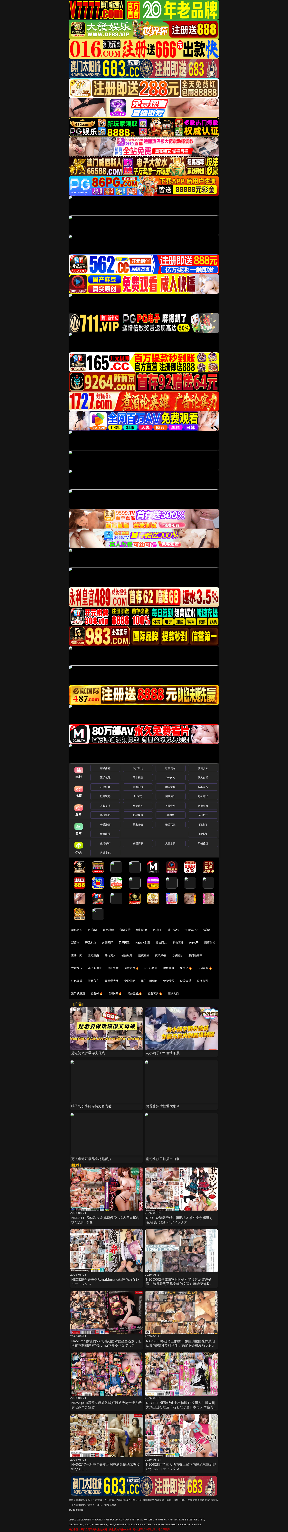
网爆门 (203, 824)
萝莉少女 (203, 768)
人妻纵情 (170, 843)
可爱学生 (170, 806)
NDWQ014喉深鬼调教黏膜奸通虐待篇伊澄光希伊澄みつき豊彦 (106, 1404)
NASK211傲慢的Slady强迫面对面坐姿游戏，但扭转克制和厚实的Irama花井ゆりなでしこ (106, 1343)
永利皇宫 (113, 968)
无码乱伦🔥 (205, 968)
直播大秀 (202, 981)
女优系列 (138, 806)
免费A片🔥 (115, 993)
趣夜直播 (143, 955)
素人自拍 (203, 777)
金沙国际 (129, 981)
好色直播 (76, 981)
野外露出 (203, 796)
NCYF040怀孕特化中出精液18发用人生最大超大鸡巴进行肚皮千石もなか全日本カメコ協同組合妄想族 (181, 1407)
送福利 (207, 930)
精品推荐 (105, 768)
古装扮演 (105, 806)
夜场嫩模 (160, 955)
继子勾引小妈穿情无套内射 (91, 1106)
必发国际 (177, 955)
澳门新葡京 (195, 955)
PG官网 (92, 930)
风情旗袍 (105, 815)
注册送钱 (173, 930)
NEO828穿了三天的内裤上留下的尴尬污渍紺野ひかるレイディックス (181, 1466)
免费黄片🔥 (155, 993)
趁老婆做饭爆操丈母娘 (88, 1053)
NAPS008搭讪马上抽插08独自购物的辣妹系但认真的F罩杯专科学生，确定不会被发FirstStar (180, 1343)
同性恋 (203, 833)
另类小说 (105, 852)
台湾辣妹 (105, 787)
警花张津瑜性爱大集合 (163, 1106)
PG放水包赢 (142, 942)
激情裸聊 (168, 968)
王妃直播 (93, 955)
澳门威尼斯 (78, 993)
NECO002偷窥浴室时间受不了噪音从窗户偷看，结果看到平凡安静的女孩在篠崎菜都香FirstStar (179, 1283)
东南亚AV (203, 787)
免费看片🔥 (131, 968)
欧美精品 (170, 768)
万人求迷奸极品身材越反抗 (91, 1159)
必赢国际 (107, 942)
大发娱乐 (76, 968)
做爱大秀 (185, 981)
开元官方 (93, 981)
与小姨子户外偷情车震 (163, 1053)
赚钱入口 (173, 993)
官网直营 (125, 930)
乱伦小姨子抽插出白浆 (163, 1159)
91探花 (138, 796)
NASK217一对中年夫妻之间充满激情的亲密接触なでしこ (105, 1466)
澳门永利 (141, 930)
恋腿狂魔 (203, 806)
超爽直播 (178, 942)
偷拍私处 (127, 955)
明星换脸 (138, 815)
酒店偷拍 (209, 942)
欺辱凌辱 (105, 796)
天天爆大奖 (112, 981)
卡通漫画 (105, 824)
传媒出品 (105, 833)
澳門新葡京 (95, 968)
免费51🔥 (186, 968)
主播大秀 (76, 955)
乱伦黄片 (110, 955)
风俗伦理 (203, 843)
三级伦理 (105, 777)
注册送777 (191, 930)
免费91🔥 (97, 993)
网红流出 (170, 796)
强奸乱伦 (138, 768)
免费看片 (168, 981)
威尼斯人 (76, 930)
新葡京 (75, 942)
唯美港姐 (170, 787)
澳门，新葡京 (149, 981)
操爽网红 (161, 942)
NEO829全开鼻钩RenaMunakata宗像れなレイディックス (105, 1281)
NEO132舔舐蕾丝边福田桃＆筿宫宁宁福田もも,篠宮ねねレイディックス (179, 1219)
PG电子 (157, 930)
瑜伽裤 (170, 815)
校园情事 (138, 843)
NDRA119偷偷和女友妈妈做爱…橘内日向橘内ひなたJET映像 (105, 1219)
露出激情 (138, 824)
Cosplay (170, 777)
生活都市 (105, 843)
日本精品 (138, 777)
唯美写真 (170, 824)
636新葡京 (151, 968)
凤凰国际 (124, 942)
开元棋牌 (108, 930)
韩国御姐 (138, 787)
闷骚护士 (203, 815)
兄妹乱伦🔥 (135, 993)
